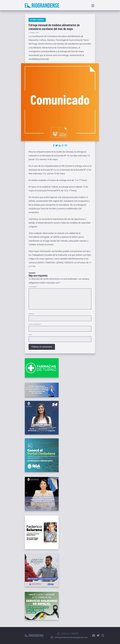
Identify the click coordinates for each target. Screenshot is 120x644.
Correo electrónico (35, 324)
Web (30, 334)
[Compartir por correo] (66, 145)
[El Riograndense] (42, 5)
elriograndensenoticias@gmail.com (71, 637)
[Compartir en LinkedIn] (59, 145)
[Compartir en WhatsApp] (62, 145)
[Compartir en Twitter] (56, 145)
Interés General (37, 20)
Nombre (32, 314)
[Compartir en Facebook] (53, 145)
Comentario (33, 287)
